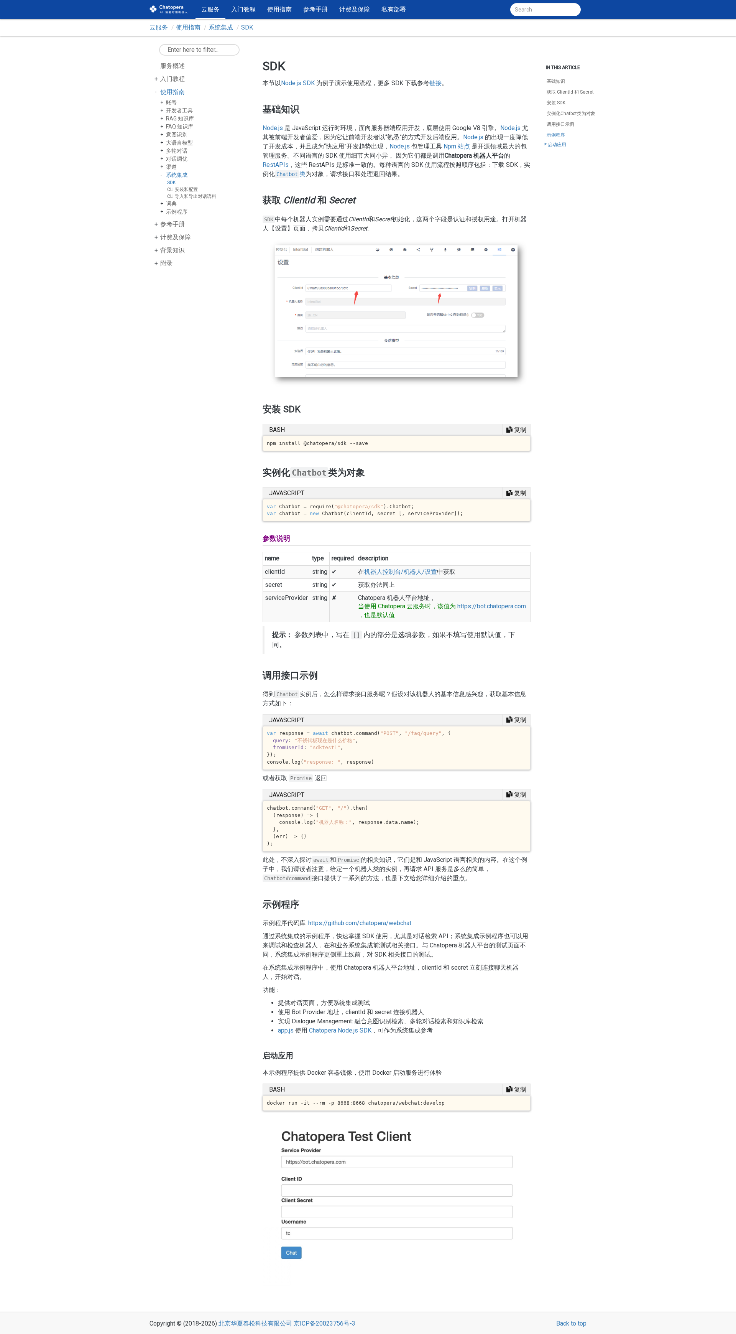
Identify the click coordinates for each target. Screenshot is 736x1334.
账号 (171, 102)
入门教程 (243, 9)
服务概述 (172, 65)
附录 (166, 263)
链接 (435, 83)
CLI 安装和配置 (182, 189)
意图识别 (176, 135)
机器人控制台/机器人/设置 (400, 571)
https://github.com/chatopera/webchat (359, 923)
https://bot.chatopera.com (491, 606)
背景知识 (172, 250)
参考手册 (315, 9)
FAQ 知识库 (179, 127)
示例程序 (176, 212)
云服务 (210, 9)
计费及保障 (354, 9)
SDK (247, 27)
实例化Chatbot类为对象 (571, 113)
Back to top (571, 1323)
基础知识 (556, 81)
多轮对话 (176, 151)
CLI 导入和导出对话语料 (191, 196)
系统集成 (221, 27)
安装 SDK (556, 102)
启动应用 (557, 144)
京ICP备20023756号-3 (324, 1323)
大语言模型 (179, 143)
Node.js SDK (298, 83)
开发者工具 (179, 110)
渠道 (171, 167)
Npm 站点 (457, 146)
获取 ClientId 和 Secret (570, 92)
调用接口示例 (560, 124)
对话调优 (176, 159)
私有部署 (393, 9)
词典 (171, 204)
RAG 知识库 (180, 118)
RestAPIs (276, 164)
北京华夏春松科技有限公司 (255, 1323)
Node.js (273, 128)
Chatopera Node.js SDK (340, 1030)
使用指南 (279, 9)
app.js (286, 1030)
